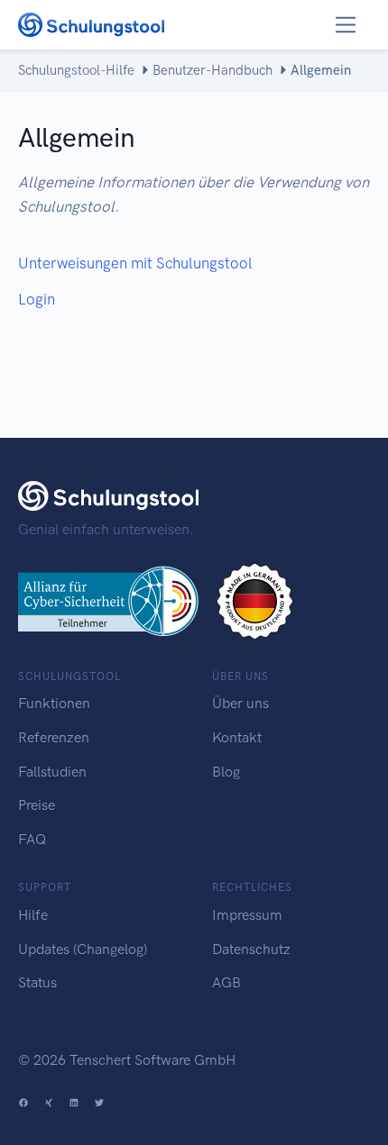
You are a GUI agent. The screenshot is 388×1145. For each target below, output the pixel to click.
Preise (36, 804)
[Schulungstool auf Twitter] (99, 1104)
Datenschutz (251, 949)
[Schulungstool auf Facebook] (23, 1104)
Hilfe (33, 914)
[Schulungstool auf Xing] (49, 1104)
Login (36, 299)
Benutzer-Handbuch (212, 70)
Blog (226, 771)
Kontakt (237, 737)
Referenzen (53, 737)
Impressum (247, 914)
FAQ (32, 839)
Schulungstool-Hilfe (76, 70)
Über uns (240, 703)
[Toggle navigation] (346, 24)
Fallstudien (52, 771)
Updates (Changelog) (82, 949)
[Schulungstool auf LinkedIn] (74, 1104)
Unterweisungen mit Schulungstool (135, 263)
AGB (226, 982)
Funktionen (54, 703)
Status (37, 982)
